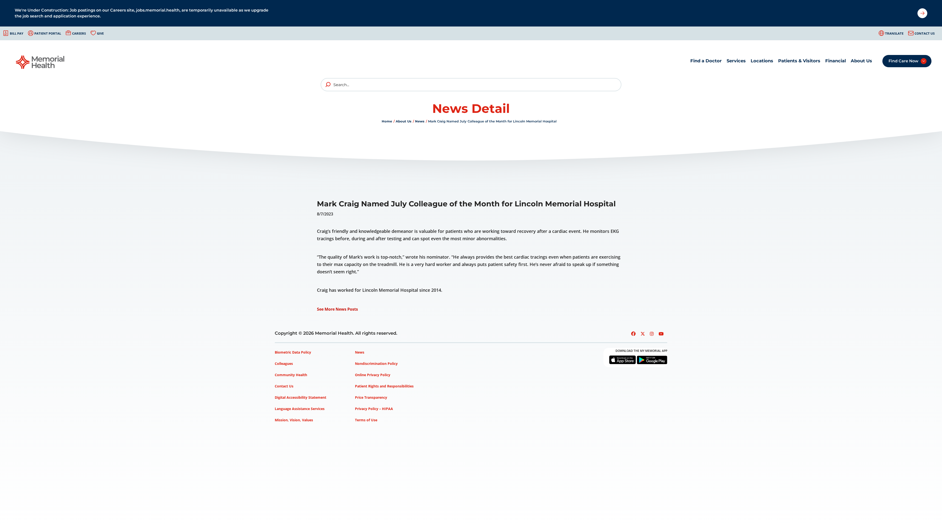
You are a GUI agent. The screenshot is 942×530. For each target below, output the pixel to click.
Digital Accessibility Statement (300, 397)
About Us (861, 61)
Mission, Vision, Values (294, 420)
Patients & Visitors (799, 61)
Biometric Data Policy (293, 352)
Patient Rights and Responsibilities (384, 386)
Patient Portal (47, 33)
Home (387, 121)
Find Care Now (903, 61)
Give (100, 33)
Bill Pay (16, 33)
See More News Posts (337, 309)
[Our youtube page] (661, 333)
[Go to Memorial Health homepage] (40, 62)
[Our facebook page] (633, 333)
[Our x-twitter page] (643, 333)
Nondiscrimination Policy (376, 363)
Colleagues (284, 363)
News (419, 121)
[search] (328, 84)
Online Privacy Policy (372, 374)
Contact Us (925, 33)
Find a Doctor (706, 61)
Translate (894, 33)
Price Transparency (371, 397)
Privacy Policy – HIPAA (374, 408)
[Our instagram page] (652, 333)
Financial (835, 61)
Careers (79, 33)
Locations (762, 61)
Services (736, 61)
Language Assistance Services (300, 408)
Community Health (291, 374)
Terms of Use (366, 420)
